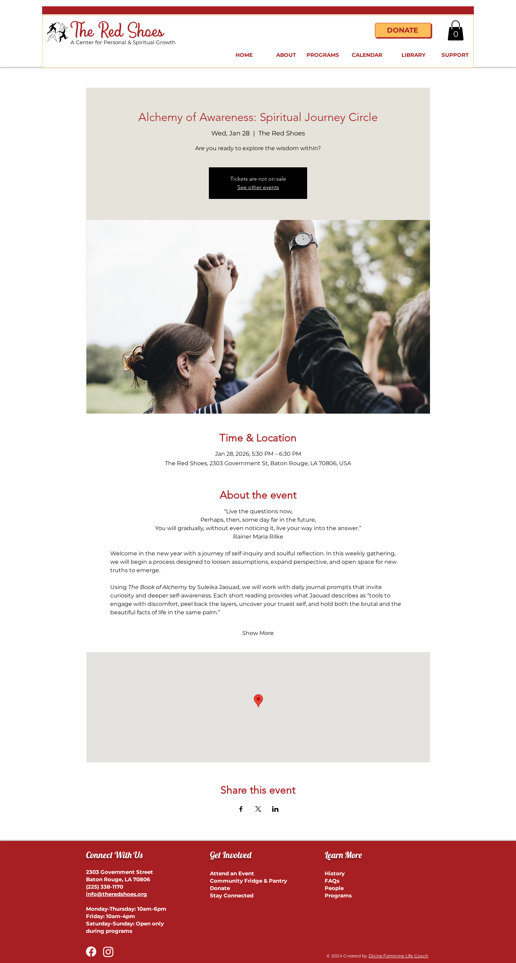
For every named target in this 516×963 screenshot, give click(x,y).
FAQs (332, 880)
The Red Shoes (117, 32)
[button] (455, 30)
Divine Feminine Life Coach (398, 955)
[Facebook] (91, 951)
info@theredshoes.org (116, 894)
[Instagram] (108, 951)
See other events (258, 187)
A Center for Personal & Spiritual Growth (123, 42)
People (334, 888)
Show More (258, 633)
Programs (338, 895)
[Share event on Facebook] (241, 809)
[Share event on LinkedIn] (275, 809)
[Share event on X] (258, 809)
